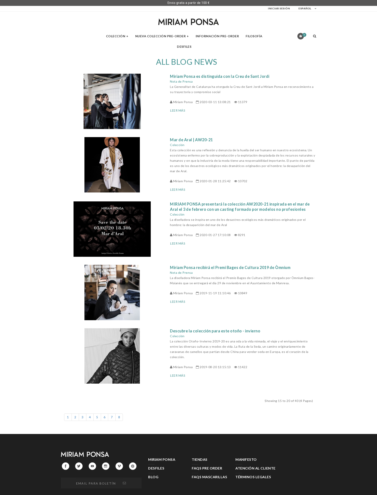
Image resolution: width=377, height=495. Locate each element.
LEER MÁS (177, 110)
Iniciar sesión (279, 8)
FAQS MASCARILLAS (209, 477)
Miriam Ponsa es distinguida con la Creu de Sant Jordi (219, 76)
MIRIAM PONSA (161, 459)
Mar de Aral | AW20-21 (191, 139)
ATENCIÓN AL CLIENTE (255, 468)
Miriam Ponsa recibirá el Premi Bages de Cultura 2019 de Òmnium (230, 267)
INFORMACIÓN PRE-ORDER (217, 36)
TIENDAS (199, 459)
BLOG (153, 477)
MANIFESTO (246, 459)
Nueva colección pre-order (160, 36)
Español (304, 8)
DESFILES (156, 468)
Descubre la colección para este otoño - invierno (215, 330)
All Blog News (186, 61)
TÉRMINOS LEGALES (253, 477)
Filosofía (254, 36)
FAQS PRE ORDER (207, 468)
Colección (115, 36)
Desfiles (184, 46)
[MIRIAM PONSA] (188, 21)
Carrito (304, 35)
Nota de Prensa (181, 81)
